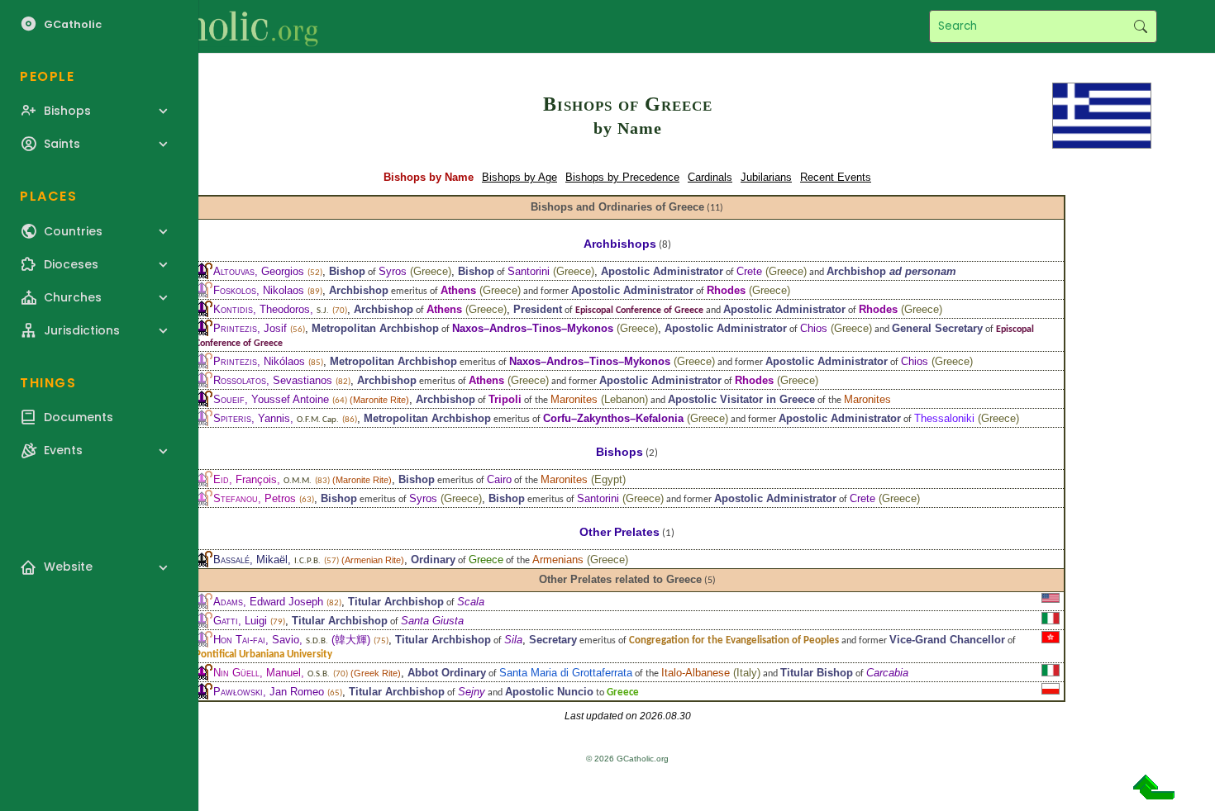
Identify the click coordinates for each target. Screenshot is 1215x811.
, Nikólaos (259, 361)
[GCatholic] (203, 26)
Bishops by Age (519, 177)
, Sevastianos (272, 380)
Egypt (608, 479)
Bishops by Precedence (622, 177)
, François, (262, 479)
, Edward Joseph (268, 601)
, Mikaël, (267, 559)
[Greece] (1101, 114)
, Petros (254, 498)
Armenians (558, 559)
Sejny (471, 691)
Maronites (574, 399)
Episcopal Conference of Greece (639, 310)
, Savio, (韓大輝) (291, 639)
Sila (513, 639)
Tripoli (505, 399)
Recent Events (835, 177)
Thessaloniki (944, 418)
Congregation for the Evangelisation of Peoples (734, 640)
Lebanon (624, 399)
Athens (458, 290)
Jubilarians (766, 177)
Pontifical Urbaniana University (263, 654)
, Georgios (258, 271)
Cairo (499, 479)
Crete (749, 271)
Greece (430, 271)
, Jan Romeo (268, 691)
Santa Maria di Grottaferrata (565, 672)
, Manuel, (271, 672)
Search (1140, 26)
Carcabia (887, 672)
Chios (813, 328)
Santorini (528, 271)
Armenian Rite (373, 560)
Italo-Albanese (695, 672)
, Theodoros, (271, 309)
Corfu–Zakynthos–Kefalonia (613, 418)
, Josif (250, 328)
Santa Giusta (432, 620)
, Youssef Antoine (271, 399)
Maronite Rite (379, 400)
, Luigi (240, 620)
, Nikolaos (258, 290)
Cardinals (710, 177)
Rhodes (726, 290)
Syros (393, 271)
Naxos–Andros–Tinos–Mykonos (532, 328)
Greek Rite (376, 673)
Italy (746, 672)
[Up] (1153, 793)
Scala (470, 601)
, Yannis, (276, 418)
